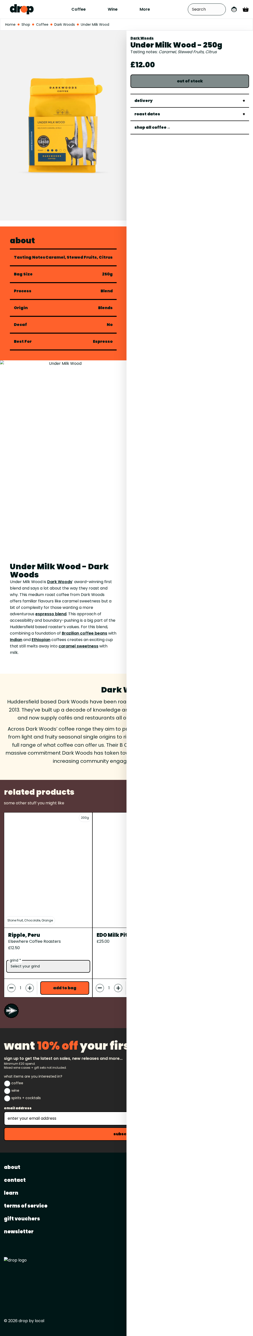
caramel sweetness (78, 646)
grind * (15, 960)
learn (11, 1192)
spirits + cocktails (26, 1097)
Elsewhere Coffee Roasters (34, 941)
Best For (23, 341)
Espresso (103, 341)
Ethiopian (41, 640)
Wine (113, 9)
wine (15, 1090)
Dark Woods (142, 38)
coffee (17, 1083)
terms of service (25, 1205)
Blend (107, 291)
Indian (16, 640)
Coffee (78, 9)
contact (15, 1180)
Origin (21, 307)
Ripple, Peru (24, 935)
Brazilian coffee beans (84, 633)
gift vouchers (22, 1218)
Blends (105, 307)
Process (22, 291)
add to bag (64, 988)
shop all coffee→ (152, 127)
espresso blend (50, 614)
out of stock (190, 81)
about (12, 1167)
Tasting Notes (29, 257)
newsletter (19, 1231)
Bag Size (23, 274)
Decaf (20, 324)
